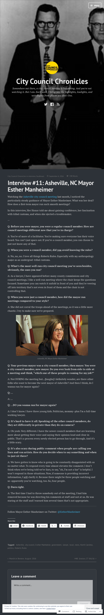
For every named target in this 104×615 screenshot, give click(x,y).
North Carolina (86, 545)
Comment (84, 604)
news (77, 545)
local (72, 545)
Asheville (20, 545)
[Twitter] (46, 104)
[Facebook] (52, 104)
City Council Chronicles (52, 81)
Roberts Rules (21, 548)
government (57, 545)
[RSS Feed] (58, 104)
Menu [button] (96, 5)
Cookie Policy (51, 608)
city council (29, 545)
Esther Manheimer (43, 545)
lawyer (65, 545)
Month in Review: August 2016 (22, 558)
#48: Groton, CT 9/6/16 (85, 558)
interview (32, 176)
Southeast (40, 176)
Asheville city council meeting (40, 196)
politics (11, 548)
